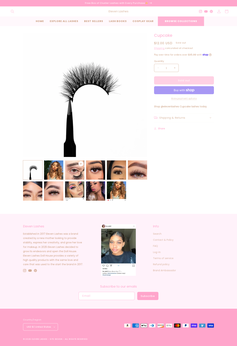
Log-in (157, 252)
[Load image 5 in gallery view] (137, 170)
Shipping (159, 48)
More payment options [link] (184, 98)
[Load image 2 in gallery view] (53, 170)
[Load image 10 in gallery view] (116, 191)
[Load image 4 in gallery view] (116, 170)
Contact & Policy (163, 240)
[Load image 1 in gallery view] (32, 170)
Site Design (56, 339)
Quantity (159, 61)
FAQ (155, 246)
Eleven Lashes (39, 339)
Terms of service (163, 258)
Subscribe (148, 296)
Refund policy (161, 264)
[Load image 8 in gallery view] (74, 191)
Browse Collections (181, 21)
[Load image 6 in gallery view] (32, 191)
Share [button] (161, 128)
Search (157, 234)
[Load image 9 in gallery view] (95, 191)
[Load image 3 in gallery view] (95, 170)
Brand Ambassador (164, 270)
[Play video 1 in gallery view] (74, 170)
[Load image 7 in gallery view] (53, 191)
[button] (12, 11)
